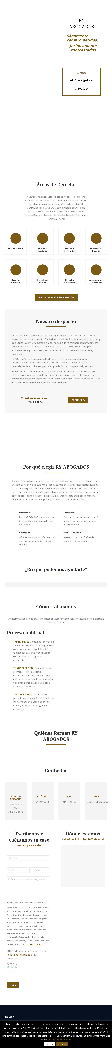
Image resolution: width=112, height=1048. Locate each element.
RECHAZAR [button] (62, 1044)
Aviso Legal (8, 1016)
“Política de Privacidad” (33, 944)
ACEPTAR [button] (49, 1044)
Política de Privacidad (18, 954)
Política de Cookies (61, 1039)
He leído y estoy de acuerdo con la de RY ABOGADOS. (26, 954)
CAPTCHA (12, 964)
